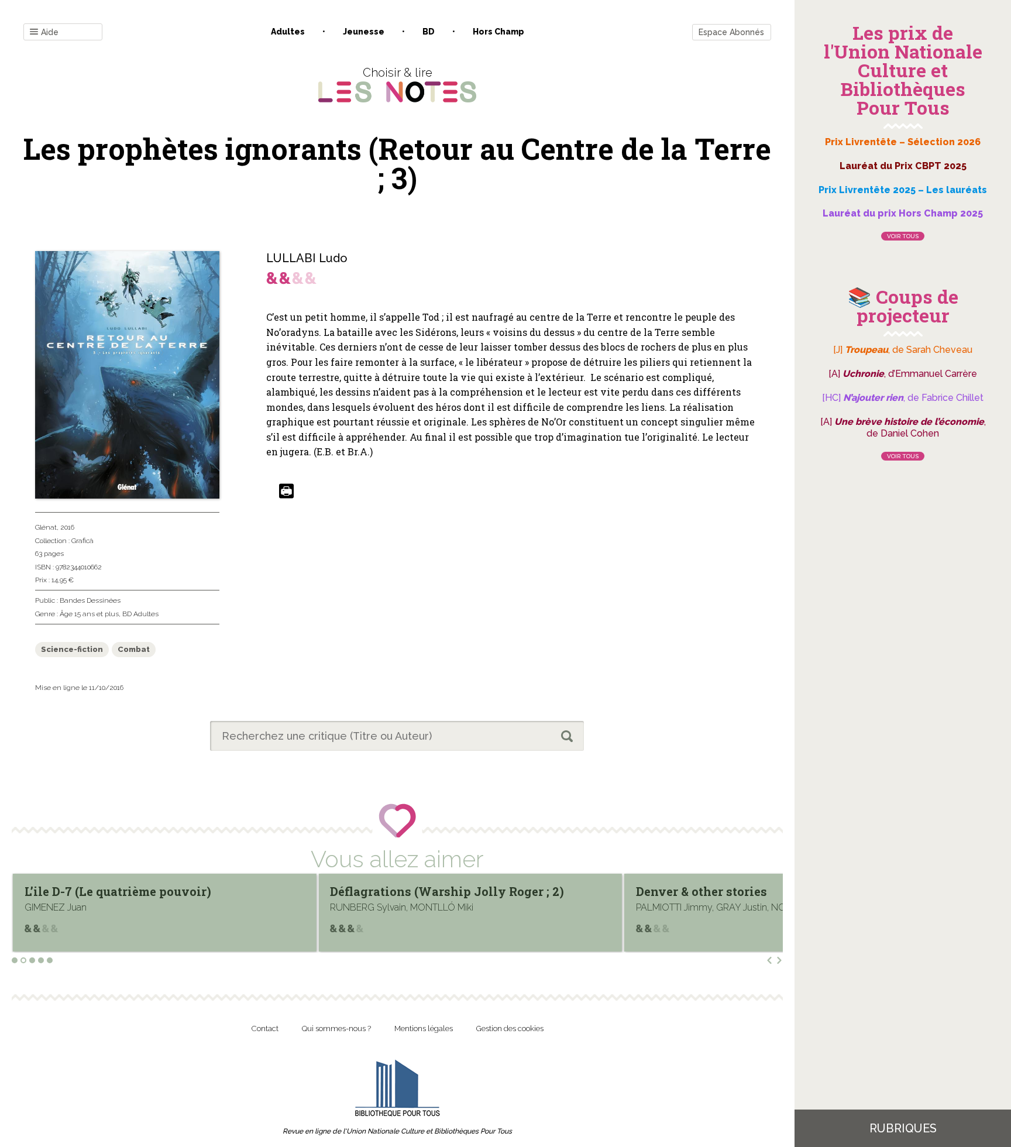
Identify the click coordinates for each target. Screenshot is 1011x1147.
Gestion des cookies (510, 1028)
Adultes (288, 31)
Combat (134, 649)
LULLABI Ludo (307, 258)
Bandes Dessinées (90, 600)
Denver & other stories (395, 891)
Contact (265, 1028)
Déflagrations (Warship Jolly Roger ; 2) (142, 891)
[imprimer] (286, 492)
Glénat (46, 527)
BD (428, 31)
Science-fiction (72, 649)
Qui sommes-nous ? (336, 1028)
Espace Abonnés (731, 32)
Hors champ (498, 31)
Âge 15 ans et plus (89, 614)
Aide (50, 32)
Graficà (82, 541)
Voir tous (903, 236)
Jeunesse (363, 31)
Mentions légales (423, 1028)
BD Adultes (140, 614)
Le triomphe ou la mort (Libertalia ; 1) (746, 891)
